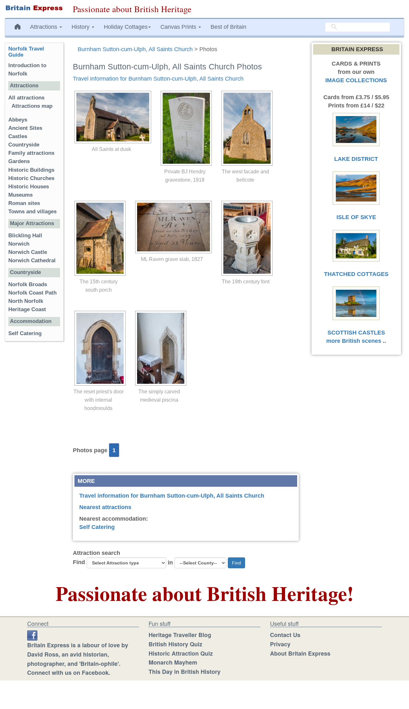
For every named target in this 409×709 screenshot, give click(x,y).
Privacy (280, 644)
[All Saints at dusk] (111, 117)
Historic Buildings (31, 170)
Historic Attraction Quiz (181, 653)
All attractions (26, 98)
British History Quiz (175, 644)
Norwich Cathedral (32, 260)
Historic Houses (28, 187)
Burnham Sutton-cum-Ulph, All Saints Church (135, 49)
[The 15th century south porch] (98, 238)
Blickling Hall (25, 235)
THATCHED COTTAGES (356, 274)
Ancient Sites (25, 128)
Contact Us (285, 635)
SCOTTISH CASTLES (356, 332)
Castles (17, 136)
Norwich (18, 244)
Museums (20, 195)
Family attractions (31, 153)
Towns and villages (32, 212)
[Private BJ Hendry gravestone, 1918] (184, 128)
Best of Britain (228, 27)
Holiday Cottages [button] (126, 27)
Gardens (19, 161)
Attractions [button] (44, 27)
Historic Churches (31, 178)
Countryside (23, 145)
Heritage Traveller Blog (180, 635)
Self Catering (97, 527)
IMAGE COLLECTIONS (356, 80)
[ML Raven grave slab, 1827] (172, 227)
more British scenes (353, 341)
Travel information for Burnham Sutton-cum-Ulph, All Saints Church (158, 78)
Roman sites (24, 203)
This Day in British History (184, 671)
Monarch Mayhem (173, 662)
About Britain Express (300, 653)
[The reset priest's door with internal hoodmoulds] (98, 348)
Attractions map (32, 106)
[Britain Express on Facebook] (32, 635)
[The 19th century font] (245, 238)
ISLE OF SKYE (356, 217)
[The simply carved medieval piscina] (159, 348)
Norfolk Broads (27, 284)
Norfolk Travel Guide (26, 52)
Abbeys (17, 120)
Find (79, 562)
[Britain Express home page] (34, 8)
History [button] (81, 27)
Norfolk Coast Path (32, 293)
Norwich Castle (27, 252)
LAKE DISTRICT (356, 159)
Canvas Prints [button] (179, 27)
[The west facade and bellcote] (245, 128)
